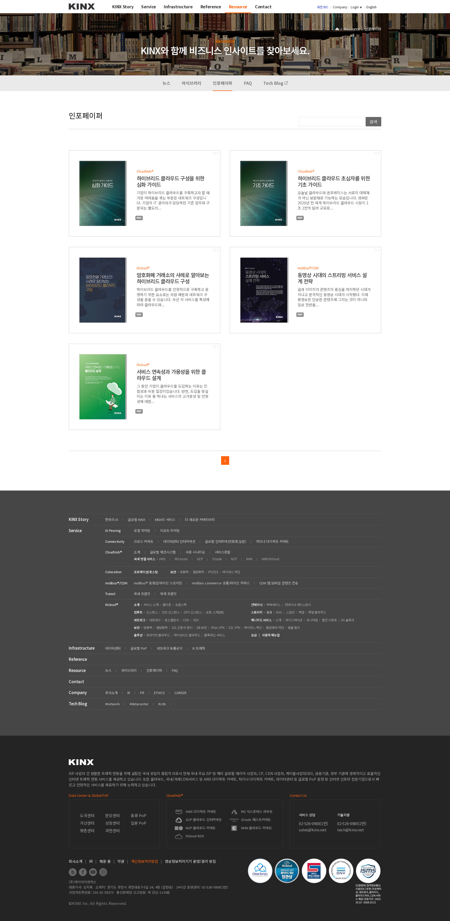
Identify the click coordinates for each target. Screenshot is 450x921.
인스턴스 (152, 612)
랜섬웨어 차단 (275, 627)
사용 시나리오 (195, 552)
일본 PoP (138, 823)
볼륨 (269, 612)
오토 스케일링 (215, 612)
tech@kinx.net (350, 829)
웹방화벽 (198, 572)
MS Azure (181, 559)
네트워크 (155, 620)
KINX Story (79, 519)
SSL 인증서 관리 (182, 627)
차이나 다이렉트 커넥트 (272, 541)
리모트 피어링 (170, 530)
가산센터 (87, 823)
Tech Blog (273, 83)
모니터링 (312, 620)
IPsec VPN (217, 627)
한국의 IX (111, 519)
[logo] (82, 11)
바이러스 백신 (253, 627)
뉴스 (166, 83)
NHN (249, 559)
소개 (137, 552)
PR (142, 692)
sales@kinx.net (313, 829)
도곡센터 (87, 815)
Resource (352, 28)
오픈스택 (181, 604)
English (371, 7)
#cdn (162, 703)
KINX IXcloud (270, 559)
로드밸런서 (172, 620)
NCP (234, 559)
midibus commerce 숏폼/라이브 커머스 (221, 582)
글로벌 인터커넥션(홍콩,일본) (225, 541)
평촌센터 (87, 830)
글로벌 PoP (138, 648)
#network (112, 703)
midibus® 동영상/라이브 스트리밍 (158, 582)
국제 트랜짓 (168, 593)
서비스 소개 (150, 604)
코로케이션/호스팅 (146, 572)
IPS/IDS (213, 572)
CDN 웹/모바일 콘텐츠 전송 (278, 582)
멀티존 (166, 604)
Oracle (217, 559)
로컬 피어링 (142, 530)
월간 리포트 (329, 620)
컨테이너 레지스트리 (298, 604)
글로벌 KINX (136, 519)
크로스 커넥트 (143, 541)
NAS (279, 612)
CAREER (180, 692)
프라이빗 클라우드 (158, 635)
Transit (110, 593)
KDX (196, 620)
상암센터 (112, 823)
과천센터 (112, 830)
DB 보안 (202, 627)
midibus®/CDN (116, 582)
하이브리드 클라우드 (187, 635)
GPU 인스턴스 (193, 612)
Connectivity (114, 541)
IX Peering (113, 530)
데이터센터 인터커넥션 (179, 541)
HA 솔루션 (347, 620)
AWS (162, 559)
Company (340, 7)
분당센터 (112, 815)
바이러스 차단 (231, 572)
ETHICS (159, 692)
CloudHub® (113, 552)
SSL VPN (234, 627)
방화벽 (184, 572)
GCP (200, 559)
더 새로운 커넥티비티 (200, 519)
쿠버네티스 (273, 604)
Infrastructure (82, 648)
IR (128, 692)
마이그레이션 (293, 620)
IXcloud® (111, 604)
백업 (301, 612)
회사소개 (111, 692)
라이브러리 (191, 83)
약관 (120, 861)
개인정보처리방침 (144, 861)
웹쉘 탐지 (294, 627)
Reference (78, 659)
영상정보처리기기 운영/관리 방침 (190, 861)
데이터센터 (113, 648)
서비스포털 (222, 552)
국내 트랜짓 (142, 593)
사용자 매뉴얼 (271, 635)
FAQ (248, 83)
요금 (254, 635)
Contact (76, 681)
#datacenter (139, 703)
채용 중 (105, 861)
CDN (186, 620)
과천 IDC (322, 7)
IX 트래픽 (198, 648)
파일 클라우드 (317, 612)
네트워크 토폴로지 (170, 648)
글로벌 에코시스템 (163, 552)
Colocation (113, 571)
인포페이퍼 (222, 83)
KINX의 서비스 (165, 519)
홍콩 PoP (138, 815)
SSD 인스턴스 (170, 612)
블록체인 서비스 (214, 635)
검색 (373, 121)
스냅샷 (290, 612)
